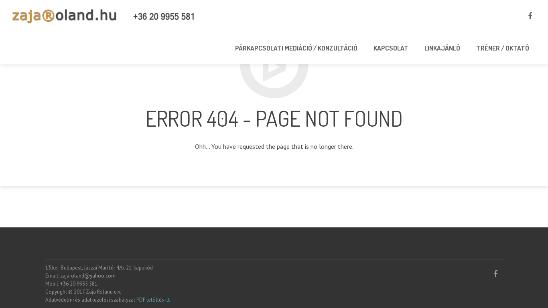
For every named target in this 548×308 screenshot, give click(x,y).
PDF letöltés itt (152, 299)
